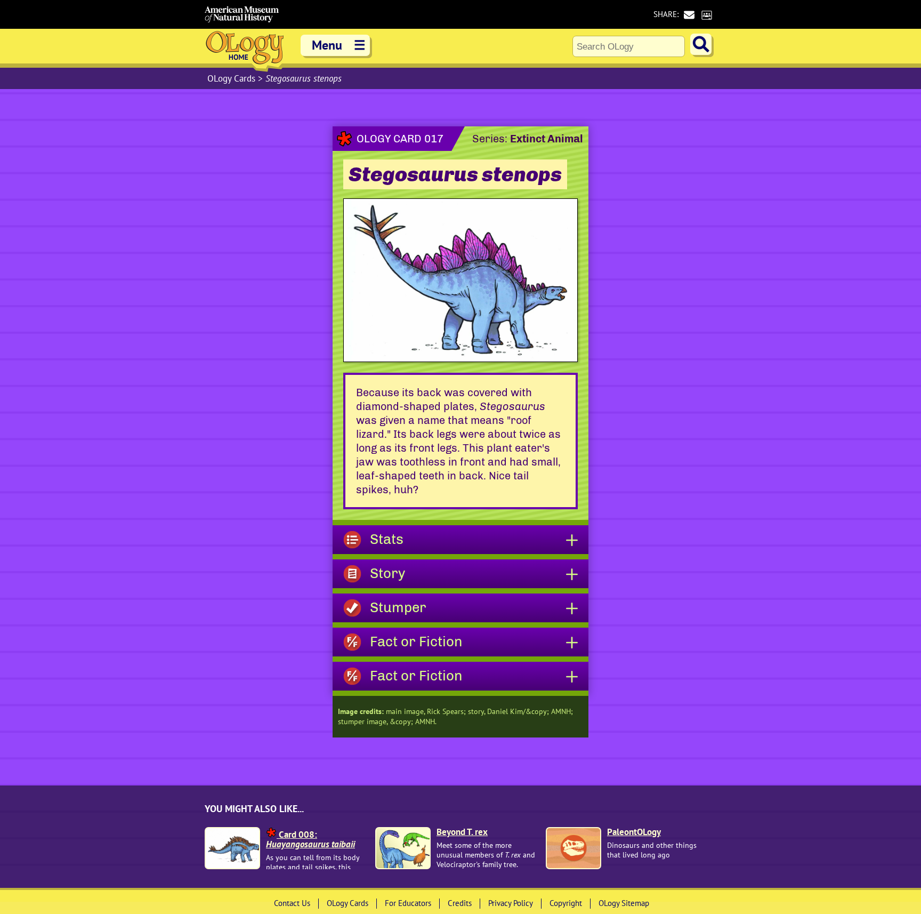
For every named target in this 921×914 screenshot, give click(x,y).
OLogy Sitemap (624, 903)
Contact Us (292, 903)
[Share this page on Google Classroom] (706, 14)
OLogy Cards (232, 78)
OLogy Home (245, 50)
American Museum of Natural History (242, 14)
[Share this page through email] (689, 14)
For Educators (408, 903)
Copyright (566, 903)
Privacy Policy (510, 903)
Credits (460, 903)
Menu (339, 45)
